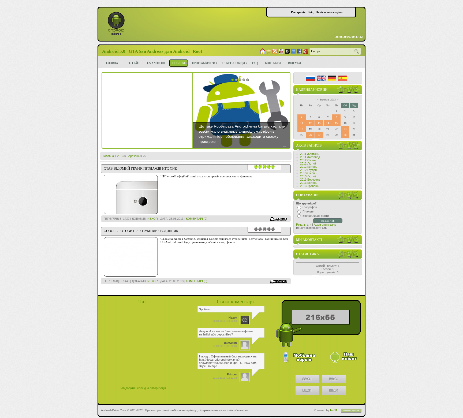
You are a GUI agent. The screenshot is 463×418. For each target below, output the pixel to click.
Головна (108, 156)
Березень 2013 (328, 99)
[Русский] (310, 78)
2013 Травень (309, 186)
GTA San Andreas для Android (159, 51)
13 (319, 123)
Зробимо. (205, 309)
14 (327, 123)
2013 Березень (310, 179)
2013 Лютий (308, 176)
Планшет (309, 211)
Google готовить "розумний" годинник (141, 231)
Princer (232, 374)
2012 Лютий (308, 163)
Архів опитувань (325, 224)
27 (319, 134)
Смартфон (310, 207)
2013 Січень (308, 173)
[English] (321, 78)
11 (301, 123)
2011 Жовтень (309, 153)
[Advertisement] (147, 110)
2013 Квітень (308, 182)
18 (301, 129)
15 (336, 123)
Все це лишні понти (316, 215)
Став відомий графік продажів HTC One (140, 168)
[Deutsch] (332, 78)
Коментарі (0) (196, 218)
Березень (133, 156)
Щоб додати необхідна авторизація (142, 388)
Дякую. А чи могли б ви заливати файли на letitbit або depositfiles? (226, 333)
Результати (303, 224)
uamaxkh (230, 342)
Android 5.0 (113, 51)
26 (310, 134)
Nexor (152, 218)
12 (310, 123)
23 (345, 129)
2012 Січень (308, 160)
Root (197, 51)
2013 (120, 156)
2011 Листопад (310, 157)
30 (345, 134)
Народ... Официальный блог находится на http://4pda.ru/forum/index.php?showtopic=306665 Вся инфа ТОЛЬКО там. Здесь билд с (228, 361)
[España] (342, 78)
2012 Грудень (309, 169)
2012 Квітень (308, 166)
